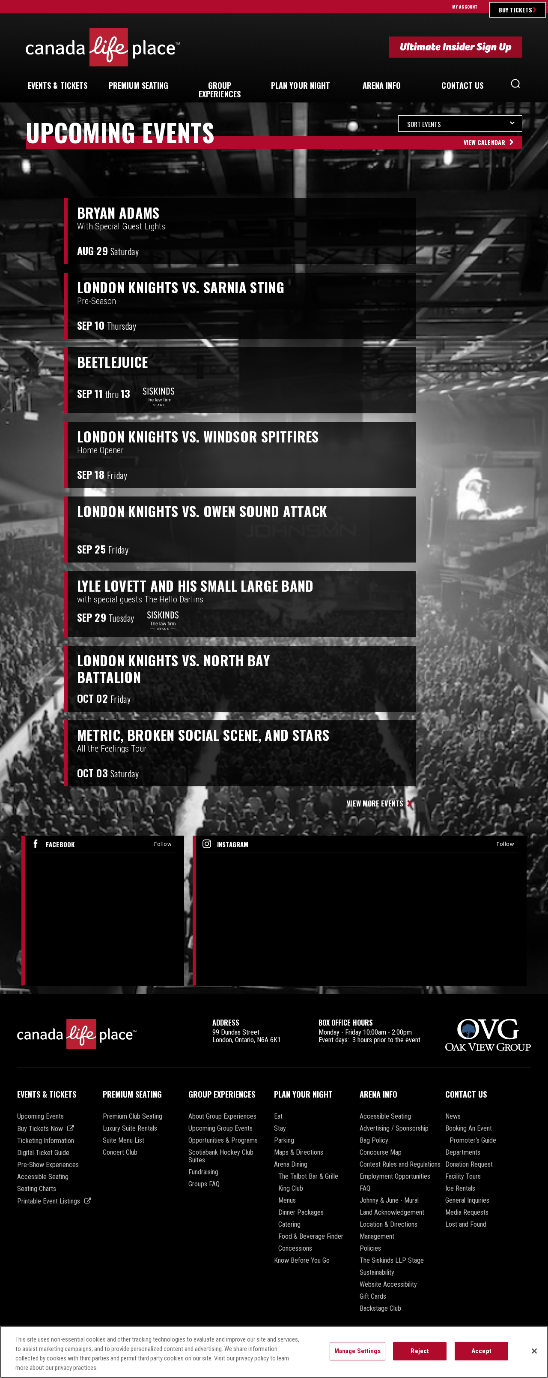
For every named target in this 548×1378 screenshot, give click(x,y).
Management (377, 1236)
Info (382, 85)
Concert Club (120, 1152)
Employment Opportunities (395, 1176)
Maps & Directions (298, 1152)
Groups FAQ (204, 1184)
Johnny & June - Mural (389, 1200)
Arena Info (378, 1094)
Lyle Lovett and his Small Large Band (195, 586)
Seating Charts (36, 1189)
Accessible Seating (42, 1177)
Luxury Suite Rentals (130, 1128)
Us (462, 85)
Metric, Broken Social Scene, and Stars (203, 735)
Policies (370, 1248)
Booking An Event (468, 1128)
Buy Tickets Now (40, 1129)
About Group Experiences (222, 1116)
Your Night (301, 85)
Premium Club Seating (132, 1116)
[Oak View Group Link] (488, 1036)
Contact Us (466, 1094)
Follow (162, 844)
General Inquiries (467, 1200)
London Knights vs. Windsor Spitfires (198, 436)
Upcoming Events (40, 1116)
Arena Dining (290, 1164)
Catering (289, 1224)
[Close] (534, 1351)
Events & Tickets (46, 1094)
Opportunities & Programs (223, 1140)
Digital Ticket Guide (43, 1153)
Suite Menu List (123, 1140)
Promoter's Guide (473, 1140)
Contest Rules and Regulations (400, 1164)
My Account (464, 6)
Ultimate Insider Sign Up (455, 47)
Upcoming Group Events (220, 1128)
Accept (481, 1351)
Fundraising (203, 1172)
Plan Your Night (303, 1094)
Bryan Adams (118, 213)
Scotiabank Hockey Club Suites (220, 1156)
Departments (462, 1152)
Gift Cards (373, 1296)
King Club (290, 1188)
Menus (287, 1200)
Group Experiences (221, 1094)
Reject (420, 1351)
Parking (284, 1140)
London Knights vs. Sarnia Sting (180, 287)
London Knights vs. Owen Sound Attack (202, 511)
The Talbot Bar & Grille (308, 1176)
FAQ (365, 1188)
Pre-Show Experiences (48, 1165)
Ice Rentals (460, 1188)
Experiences (220, 89)
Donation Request (469, 1164)
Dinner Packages (301, 1212)
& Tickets (58, 85)
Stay (280, 1128)
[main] (274, 554)
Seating (139, 85)
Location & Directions (388, 1224)
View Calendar (484, 142)
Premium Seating (132, 1094)
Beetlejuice (112, 362)
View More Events (375, 803)
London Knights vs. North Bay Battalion (173, 668)
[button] (515, 86)
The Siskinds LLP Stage (392, 1260)
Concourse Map (381, 1152)
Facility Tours (463, 1176)
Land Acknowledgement (392, 1212)
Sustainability (377, 1272)
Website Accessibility (388, 1284)
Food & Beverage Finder (310, 1236)
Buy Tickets (515, 9)
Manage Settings (357, 1351)
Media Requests (466, 1212)
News (453, 1116)
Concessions (295, 1248)
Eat (278, 1116)
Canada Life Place (103, 46)
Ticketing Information (45, 1141)
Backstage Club (380, 1308)
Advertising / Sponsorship (394, 1128)
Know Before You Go (302, 1260)
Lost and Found (465, 1224)
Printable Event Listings (48, 1201)
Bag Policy (374, 1140)
